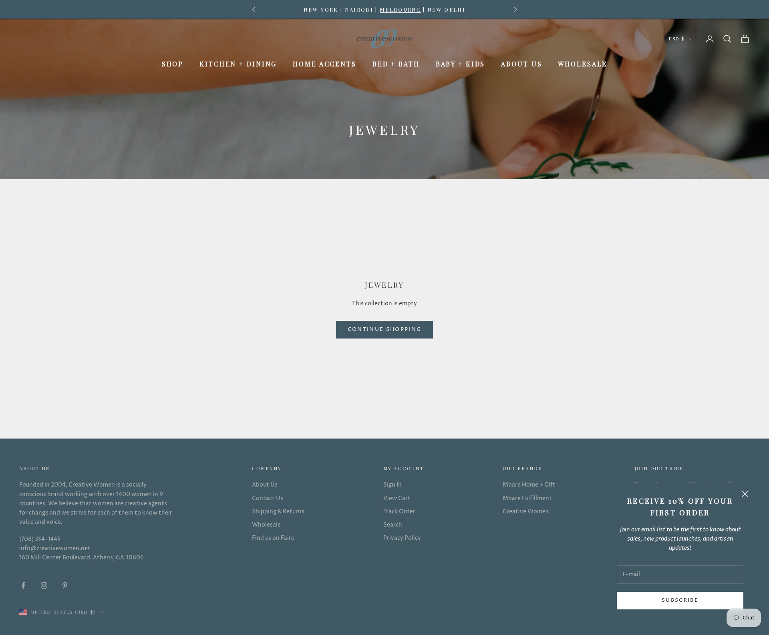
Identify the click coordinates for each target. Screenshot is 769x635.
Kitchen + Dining (238, 64)
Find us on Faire (273, 538)
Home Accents (324, 64)
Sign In (392, 485)
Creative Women (526, 511)
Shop (173, 64)
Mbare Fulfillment (527, 498)
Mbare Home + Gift (529, 485)
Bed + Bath (396, 64)
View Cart (397, 498)
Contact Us (267, 498)
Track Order (399, 511)
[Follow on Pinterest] (65, 585)
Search (392, 525)
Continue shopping (385, 329)
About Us (521, 64)
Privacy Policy (402, 538)
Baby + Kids (460, 64)
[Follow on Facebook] (23, 585)
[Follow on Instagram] (44, 585)
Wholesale (582, 64)
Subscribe (680, 600)
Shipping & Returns (278, 511)
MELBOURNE (400, 9)
